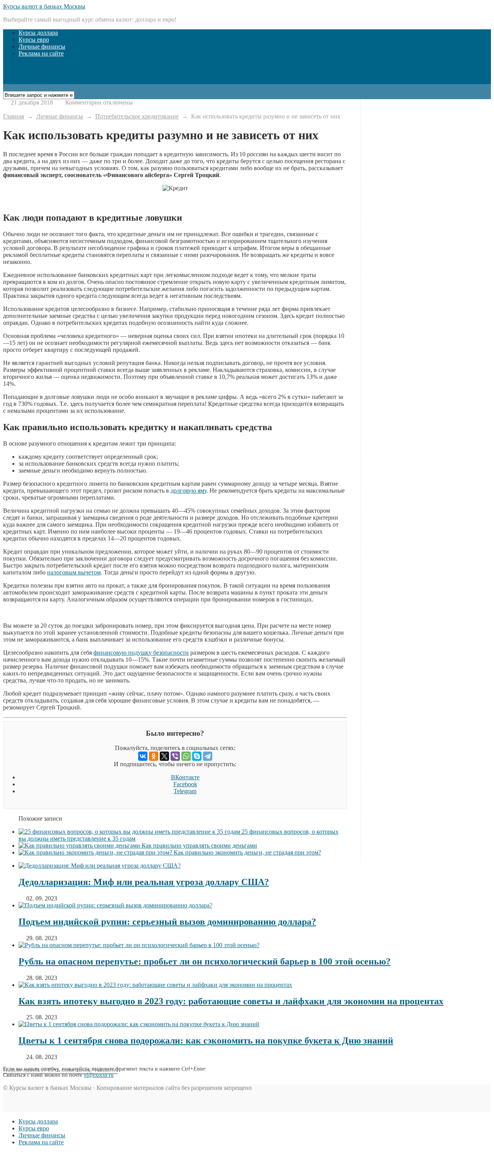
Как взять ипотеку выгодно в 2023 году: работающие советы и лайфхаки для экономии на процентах (231, 1001)
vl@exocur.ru (98, 1075)
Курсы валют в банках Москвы (44, 6)
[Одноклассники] (153, 756)
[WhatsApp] (186, 756)
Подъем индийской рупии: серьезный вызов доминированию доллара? (167, 922)
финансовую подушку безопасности (141, 652)
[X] (164, 756)
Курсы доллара (38, 32)
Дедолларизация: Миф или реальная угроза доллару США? (144, 882)
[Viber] (175, 756)
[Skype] (196, 756)
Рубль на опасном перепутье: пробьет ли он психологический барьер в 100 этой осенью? (205, 961)
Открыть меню (29, 73)
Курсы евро (34, 39)
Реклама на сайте (41, 53)
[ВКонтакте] (142, 756)
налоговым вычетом (74, 572)
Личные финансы (42, 46)
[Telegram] (207, 756)
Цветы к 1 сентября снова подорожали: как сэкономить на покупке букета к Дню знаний (206, 1040)
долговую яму (188, 490)
